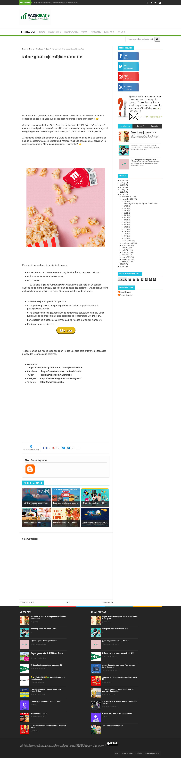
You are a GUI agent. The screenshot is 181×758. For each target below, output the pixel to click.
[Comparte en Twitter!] (63, 448)
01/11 (126, 238)
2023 (122, 187)
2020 (122, 194)
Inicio (68, 602)
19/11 (126, 215)
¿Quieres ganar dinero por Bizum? (44, 641)
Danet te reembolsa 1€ (39, 713)
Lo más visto (109, 31)
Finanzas (41, 31)
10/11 (126, 225)
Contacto (121, 31)
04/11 (126, 234)
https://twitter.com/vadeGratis (56, 375)
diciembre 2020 (127, 197)
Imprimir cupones (28, 31)
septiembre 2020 (128, 243)
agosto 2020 (126, 245)
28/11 (126, 201)
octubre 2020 (127, 241)
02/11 (126, 236)
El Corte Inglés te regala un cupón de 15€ (46, 665)
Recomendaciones (71, 31)
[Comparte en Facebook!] (45, 448)
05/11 (126, 231)
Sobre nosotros (127, 754)
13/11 (126, 220)
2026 (122, 180)
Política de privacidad (152, 754)
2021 (122, 192)
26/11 (126, 208)
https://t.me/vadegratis (52, 382)
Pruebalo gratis (54, 31)
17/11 (126, 217)
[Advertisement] (65, 97)
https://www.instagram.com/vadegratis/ (60, 378)
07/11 (126, 229)
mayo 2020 (126, 252)
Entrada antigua (107, 602)
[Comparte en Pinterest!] (54, 448)
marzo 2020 (126, 257)
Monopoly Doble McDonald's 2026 (43, 629)
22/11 (126, 211)
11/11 (126, 222)
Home (117, 754)
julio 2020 (125, 248)
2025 (122, 183)
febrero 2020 (127, 259)
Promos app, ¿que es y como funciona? (46, 701)
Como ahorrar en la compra (112, 726)
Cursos (84, 31)
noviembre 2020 (128, 199)
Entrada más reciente (26, 602)
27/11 (126, 206)
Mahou (66, 330)
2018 (122, 266)
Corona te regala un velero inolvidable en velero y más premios (117, 690)
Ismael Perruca (125, 292)
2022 (122, 190)
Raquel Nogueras (126, 295)
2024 (122, 185)
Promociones (96, 31)
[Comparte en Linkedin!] (68, 448)
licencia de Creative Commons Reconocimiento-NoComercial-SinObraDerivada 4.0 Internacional (69, 747)
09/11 (126, 227)
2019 (122, 264)
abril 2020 (126, 255)
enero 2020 (126, 262)
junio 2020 (126, 250)
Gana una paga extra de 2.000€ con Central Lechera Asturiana (56, 2)
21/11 (126, 213)
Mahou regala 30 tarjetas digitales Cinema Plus (140, 204)
